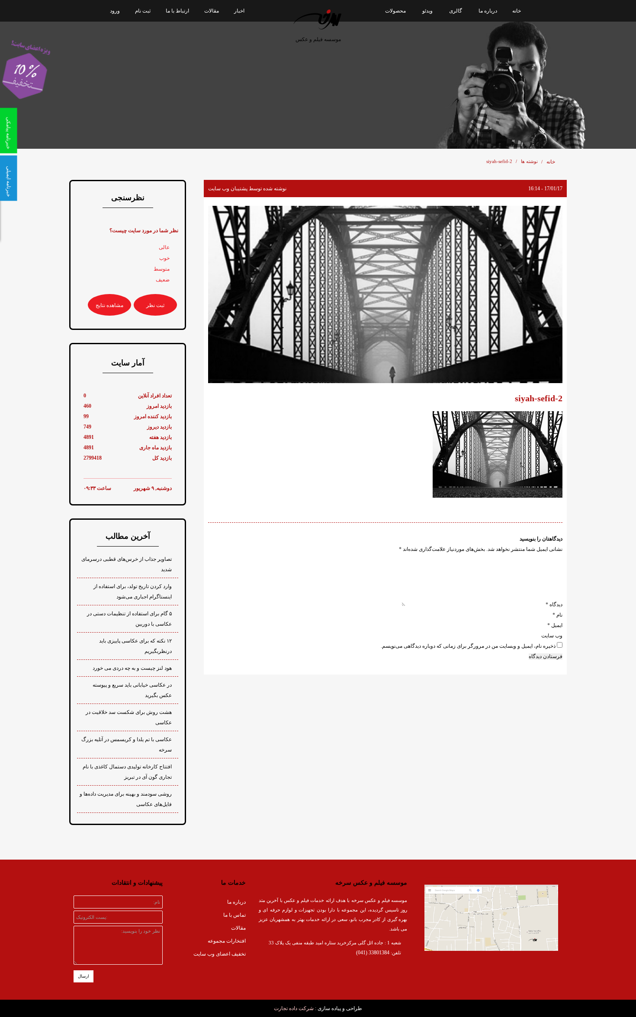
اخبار (239, 11)
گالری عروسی (454, 104)
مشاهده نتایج (109, 305)
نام (557, 615)
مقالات (211, 11)
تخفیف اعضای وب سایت (219, 954)
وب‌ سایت (551, 636)
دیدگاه (554, 604)
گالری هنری (427, 86)
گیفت (408, 104)
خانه (516, 11)
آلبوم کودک (402, 69)
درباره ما (488, 11)
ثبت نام (143, 11)
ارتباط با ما (177, 11)
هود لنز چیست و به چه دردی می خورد (132, 668)
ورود (115, 11)
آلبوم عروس (400, 52)
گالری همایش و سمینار (445, 69)
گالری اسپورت (454, 86)
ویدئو (427, 11)
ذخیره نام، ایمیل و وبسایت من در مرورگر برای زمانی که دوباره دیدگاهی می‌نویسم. (468, 646)
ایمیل (554, 625)
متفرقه (462, 138)
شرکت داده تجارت (294, 1008)
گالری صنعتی (455, 121)
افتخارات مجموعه (485, 69)
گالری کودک (456, 52)
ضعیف (163, 280)
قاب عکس (402, 86)
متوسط (162, 269)
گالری (455, 11)
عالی (164, 247)
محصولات (395, 11)
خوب (164, 258)
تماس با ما (234, 915)
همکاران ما (492, 86)
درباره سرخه (490, 52)
